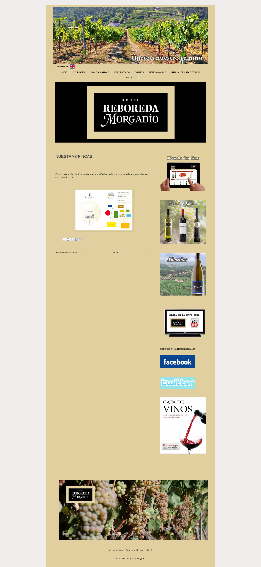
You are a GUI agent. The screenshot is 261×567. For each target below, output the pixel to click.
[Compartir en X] (72, 239)
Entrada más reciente (66, 252)
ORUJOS (139, 72)
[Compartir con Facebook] (76, 239)
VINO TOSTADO (122, 72)
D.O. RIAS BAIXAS (100, 72)
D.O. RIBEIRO (79, 72)
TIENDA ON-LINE (157, 72)
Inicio (115, 252)
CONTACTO (130, 77)
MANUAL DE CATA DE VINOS (185, 72)
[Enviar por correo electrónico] (64, 239)
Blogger (140, 558)
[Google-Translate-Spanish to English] (72, 68)
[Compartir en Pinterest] (79, 239)
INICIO (64, 72)
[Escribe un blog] (68, 239)
